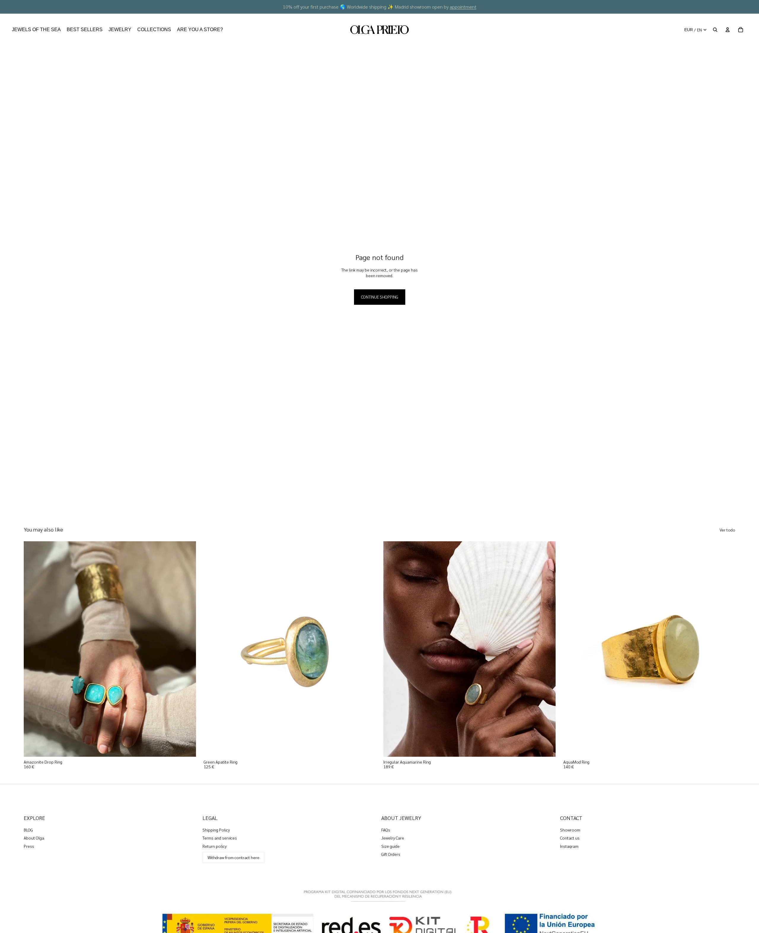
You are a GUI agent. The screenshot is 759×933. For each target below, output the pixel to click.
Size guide (390, 846)
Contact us (570, 837)
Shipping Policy (216, 829)
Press (29, 846)
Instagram (569, 846)
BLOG (28, 829)
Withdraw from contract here (233, 857)
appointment (463, 7)
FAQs (385, 829)
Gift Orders (390, 854)
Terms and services (219, 837)
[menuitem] (36, 29)
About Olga (34, 837)
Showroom (570, 829)
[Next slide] (187, 649)
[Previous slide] (33, 649)
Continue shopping (379, 296)
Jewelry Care (392, 837)
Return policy (214, 846)
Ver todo (727, 529)
